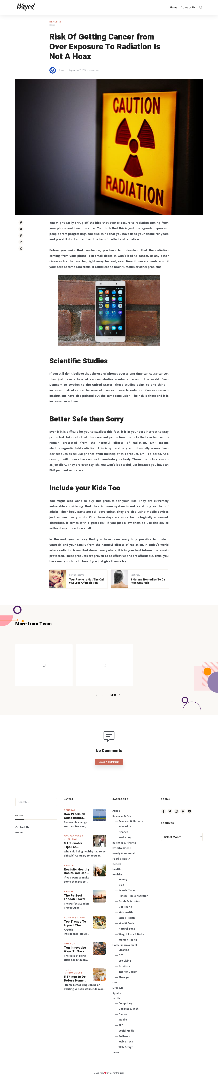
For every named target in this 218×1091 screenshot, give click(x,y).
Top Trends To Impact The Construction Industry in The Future (75, 923)
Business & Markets (131, 821)
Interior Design (128, 972)
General (70, 810)
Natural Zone (127, 929)
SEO (121, 1025)
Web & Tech (126, 1041)
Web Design (126, 1047)
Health (69, 865)
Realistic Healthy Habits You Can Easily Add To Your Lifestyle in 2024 (76, 871)
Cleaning (124, 950)
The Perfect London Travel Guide (74, 897)
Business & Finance (124, 843)
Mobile (123, 1019)
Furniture (124, 966)
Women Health (128, 940)
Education (125, 826)
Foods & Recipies (49, 649)
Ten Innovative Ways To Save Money (75, 949)
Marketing (125, 837)
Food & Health (121, 859)
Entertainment (121, 848)
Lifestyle (117, 988)
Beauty (123, 879)
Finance (69, 943)
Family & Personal (123, 853)
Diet (121, 885)
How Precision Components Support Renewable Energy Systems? (77, 816)
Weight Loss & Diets (131, 934)
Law (114, 982)
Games (123, 1014)
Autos (116, 811)
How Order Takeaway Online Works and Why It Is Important (114, 658)
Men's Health (127, 918)
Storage (124, 977)
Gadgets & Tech (128, 1009)
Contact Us (188, 7)
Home (173, 7)
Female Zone (127, 890)
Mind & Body (126, 923)
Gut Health (125, 907)
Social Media (126, 1031)
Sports (116, 993)
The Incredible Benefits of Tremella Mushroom (51, 658)
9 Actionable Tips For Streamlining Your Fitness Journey (73, 845)
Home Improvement (124, 945)
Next (113, 695)
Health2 (55, 21)
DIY (121, 955)
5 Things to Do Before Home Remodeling (75, 978)
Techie (116, 998)
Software (124, 1036)
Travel (69, 891)
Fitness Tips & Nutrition (133, 896)
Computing (125, 1003)
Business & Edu (74, 917)
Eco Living (125, 961)
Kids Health (126, 912)
